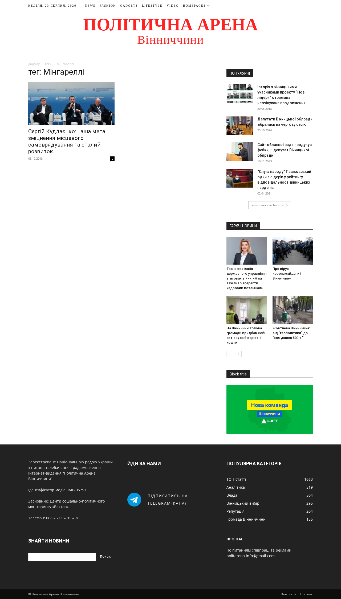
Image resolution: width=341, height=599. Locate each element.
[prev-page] (229, 354)
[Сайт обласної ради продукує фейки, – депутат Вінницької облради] (239, 151)
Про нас (306, 594)
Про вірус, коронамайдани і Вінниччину (287, 273)
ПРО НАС (234, 538)
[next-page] (238, 354)
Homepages (194, 5)
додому (34, 64)
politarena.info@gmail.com (250, 555)
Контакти (288, 594)
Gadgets (129, 5)
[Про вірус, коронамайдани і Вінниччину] (293, 251)
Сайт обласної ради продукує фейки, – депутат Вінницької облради (284, 150)
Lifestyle (152, 5)
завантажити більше (267, 205)
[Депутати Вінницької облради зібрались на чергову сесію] (239, 125)
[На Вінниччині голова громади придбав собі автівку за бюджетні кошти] (246, 310)
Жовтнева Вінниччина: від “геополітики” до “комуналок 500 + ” (291, 333)
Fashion (108, 5)
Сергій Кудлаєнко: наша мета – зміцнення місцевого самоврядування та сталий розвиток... (69, 141)
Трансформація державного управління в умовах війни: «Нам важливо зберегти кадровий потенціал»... (246, 278)
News (90, 5)
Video (173, 5)
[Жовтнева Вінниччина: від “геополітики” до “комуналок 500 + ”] (293, 310)
